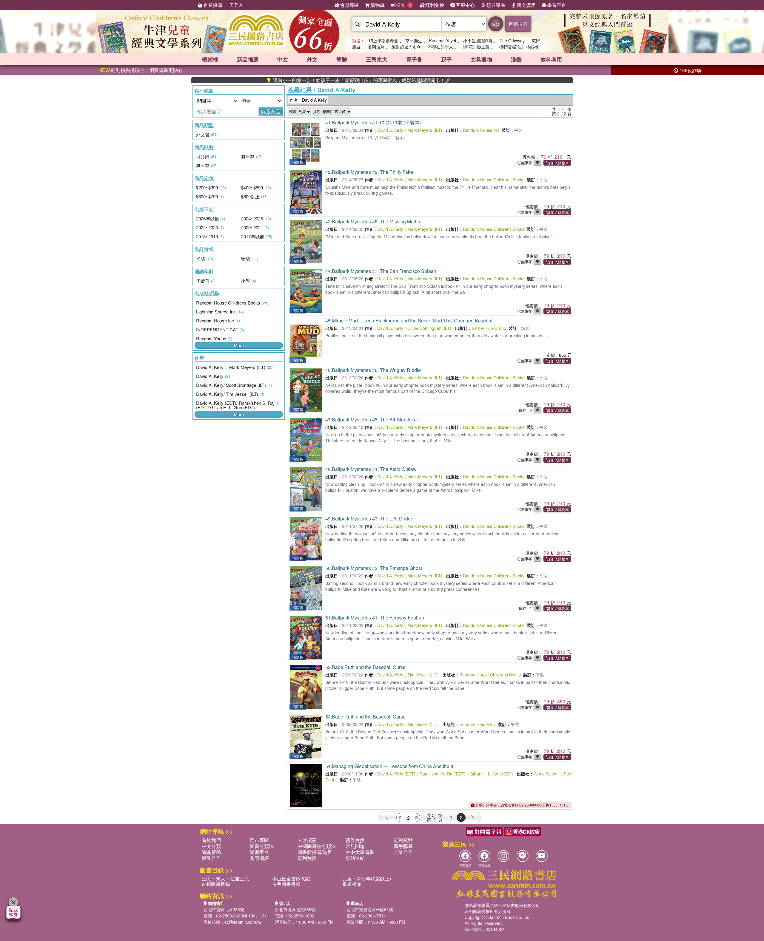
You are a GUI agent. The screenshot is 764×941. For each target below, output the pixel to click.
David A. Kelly (390, 130)
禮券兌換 (355, 840)
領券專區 (495, 4)
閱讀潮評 (259, 858)
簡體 (341, 59)
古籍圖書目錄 (215, 883)
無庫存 (526, 162)
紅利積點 (403, 840)
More (239, 345)
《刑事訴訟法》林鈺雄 (517, 47)
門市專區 (259, 840)
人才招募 (307, 840)
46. (373, 370)
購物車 (377, 4)
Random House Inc (481, 130)
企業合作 (403, 852)
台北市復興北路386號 (224, 909)
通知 (403, 4)
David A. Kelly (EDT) (396, 774)
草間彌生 (413, 41)
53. (365, 716)
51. (374, 617)
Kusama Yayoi (442, 41)
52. (365, 667)
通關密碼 (211, 852)
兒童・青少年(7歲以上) (366, 878)
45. (409, 320)
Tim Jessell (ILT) (423, 675)
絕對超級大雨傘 (406, 47)
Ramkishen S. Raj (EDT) (443, 774)
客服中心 (465, 4)
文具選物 (481, 59)
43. (372, 221)
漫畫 (516, 59)
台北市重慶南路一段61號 (369, 909)
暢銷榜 (210, 59)
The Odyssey (512, 41)
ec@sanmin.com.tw (242, 922)
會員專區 (349, 4)
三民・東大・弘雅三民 (225, 878)
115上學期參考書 (382, 41)
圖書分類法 (262, 846)
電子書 (414, 59)
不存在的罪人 (440, 47)
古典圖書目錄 (286, 883)
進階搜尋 (518, 23)
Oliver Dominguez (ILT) (429, 328)
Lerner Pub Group (489, 328)
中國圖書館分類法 (317, 846)
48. (371, 469)
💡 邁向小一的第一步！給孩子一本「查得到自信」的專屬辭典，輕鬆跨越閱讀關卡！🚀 (324, 80)
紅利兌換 (434, 4)
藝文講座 (526, 4)
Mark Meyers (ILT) (424, 130)
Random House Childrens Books (493, 180)
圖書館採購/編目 (315, 852)
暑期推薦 (376, 47)
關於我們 (211, 840)
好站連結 (355, 858)
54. (389, 766)
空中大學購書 (360, 852)
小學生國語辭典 (477, 41)
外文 (312, 59)
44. (380, 271)
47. (371, 419)
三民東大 (376, 59)
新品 (247, 59)
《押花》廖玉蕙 (474, 47)
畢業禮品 (351, 883)
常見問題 (355, 846)
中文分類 (211, 846)
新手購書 (403, 846)
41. (373, 122)
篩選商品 (270, 111)
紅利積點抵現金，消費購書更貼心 (140, 70)
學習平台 (556, 4)
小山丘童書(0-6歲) (291, 878)
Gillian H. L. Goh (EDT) (491, 774)
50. (373, 568)
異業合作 (211, 858)
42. (369, 172)
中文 (282, 59)
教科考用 (551, 59)
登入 (238, 4)
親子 (446, 59)
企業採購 (212, 4)
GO (495, 24)
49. (370, 518)
